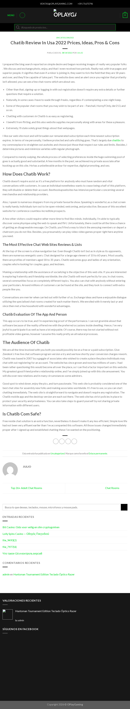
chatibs (116, 140)
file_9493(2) (10, 540)
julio (80, 53)
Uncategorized (65, 38)
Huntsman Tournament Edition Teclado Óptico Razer (44, 574)
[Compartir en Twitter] (68, 441)
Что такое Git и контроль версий (22, 553)
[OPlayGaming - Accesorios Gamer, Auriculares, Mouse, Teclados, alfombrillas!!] (65, 15)
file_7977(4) (10, 546)
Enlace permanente (98, 453)
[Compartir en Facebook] (62, 441)
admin (6, 574)
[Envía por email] (74, 441)
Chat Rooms (112, 488)
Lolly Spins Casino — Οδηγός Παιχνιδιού (26, 533)
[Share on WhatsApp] (56, 441)
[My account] (22, 15)
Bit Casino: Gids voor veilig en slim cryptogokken (31, 527)
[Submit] (124, 507)
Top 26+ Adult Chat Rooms (26, 488)
